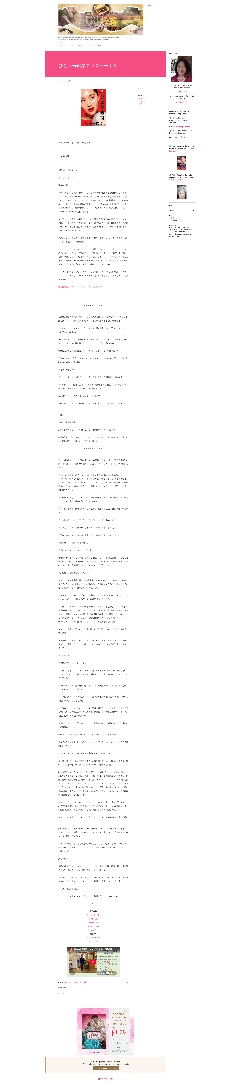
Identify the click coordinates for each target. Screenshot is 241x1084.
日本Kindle (93, 919)
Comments (177, 220)
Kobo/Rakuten (93, 926)
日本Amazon (93, 941)
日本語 (140, 104)
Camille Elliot (181, 102)
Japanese (141, 98)
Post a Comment (63, 994)
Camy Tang (182, 92)
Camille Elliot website (95, 45)
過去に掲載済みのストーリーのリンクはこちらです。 (81, 287)
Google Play (93, 930)
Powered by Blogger (106, 1079)
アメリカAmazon (93, 937)
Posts (174, 218)
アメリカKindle (93, 915)
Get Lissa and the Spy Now (106, 1068)
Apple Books (93, 922)
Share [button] (140, 88)
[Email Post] (85, 982)
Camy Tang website (76, 45)
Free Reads (61, 45)
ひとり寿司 (141, 101)
